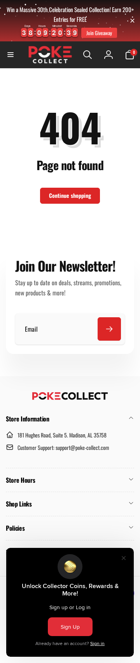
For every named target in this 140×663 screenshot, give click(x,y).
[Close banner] (132, 20)
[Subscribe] (109, 329)
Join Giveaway (99, 33)
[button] (10, 54)
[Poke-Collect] (70, 397)
